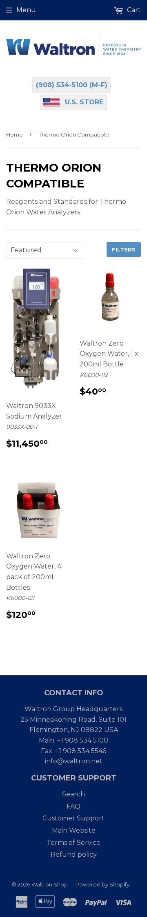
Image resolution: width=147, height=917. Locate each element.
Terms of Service (73, 842)
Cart (133, 10)
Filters (124, 249)
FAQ (73, 806)
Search (73, 794)
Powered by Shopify (102, 884)
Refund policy (74, 854)
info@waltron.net (73, 761)
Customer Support (73, 818)
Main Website (74, 830)
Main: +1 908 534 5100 (73, 740)
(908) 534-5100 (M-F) (71, 85)
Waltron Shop (49, 884)
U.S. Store (84, 102)
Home (14, 134)
